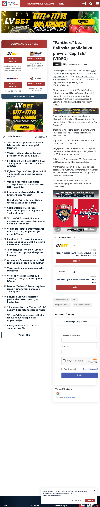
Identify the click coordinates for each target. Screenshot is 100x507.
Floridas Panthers (61, 300)
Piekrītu (90, 500)
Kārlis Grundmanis (67, 237)
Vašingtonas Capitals (82, 305)
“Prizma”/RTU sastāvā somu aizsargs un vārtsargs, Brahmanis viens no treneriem (26, 221)
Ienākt (79, 375)
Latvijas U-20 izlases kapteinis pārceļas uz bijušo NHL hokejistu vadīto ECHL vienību (26, 242)
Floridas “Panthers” (85, 76)
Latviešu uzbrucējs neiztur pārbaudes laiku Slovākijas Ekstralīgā (22, 299)
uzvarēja (67, 82)
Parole (64, 347)
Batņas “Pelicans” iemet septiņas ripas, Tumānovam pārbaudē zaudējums (26, 289)
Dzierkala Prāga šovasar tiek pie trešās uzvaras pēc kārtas (25, 201)
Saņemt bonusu (13, 60)
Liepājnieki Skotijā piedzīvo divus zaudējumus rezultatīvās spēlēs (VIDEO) (26, 163)
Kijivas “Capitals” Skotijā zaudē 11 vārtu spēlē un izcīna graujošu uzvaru (26, 174)
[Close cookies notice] (94, 490)
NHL (61, 3)
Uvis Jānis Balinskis (62, 305)
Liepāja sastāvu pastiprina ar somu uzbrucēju (23, 326)
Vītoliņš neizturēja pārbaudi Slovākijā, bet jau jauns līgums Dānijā (24, 278)
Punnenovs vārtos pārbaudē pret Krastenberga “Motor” (26, 193)
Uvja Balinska (59, 76)
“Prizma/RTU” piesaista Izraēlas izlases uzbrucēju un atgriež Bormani (25, 145)
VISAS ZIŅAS (40, 137)
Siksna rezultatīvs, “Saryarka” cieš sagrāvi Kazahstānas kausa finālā (26, 308)
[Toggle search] (90, 3)
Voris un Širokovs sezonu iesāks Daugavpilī (25, 269)
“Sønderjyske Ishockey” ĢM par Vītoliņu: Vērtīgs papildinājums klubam (25, 252)
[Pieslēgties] (84, 3)
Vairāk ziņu (24, 335)
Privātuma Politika (76, 500)
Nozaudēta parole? (90, 369)
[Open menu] (97, 3)
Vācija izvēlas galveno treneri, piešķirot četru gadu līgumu (24, 154)
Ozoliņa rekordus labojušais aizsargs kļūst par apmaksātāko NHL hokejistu (25, 184)
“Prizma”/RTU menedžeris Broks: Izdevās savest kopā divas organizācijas (25, 318)
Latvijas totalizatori (24, 96)
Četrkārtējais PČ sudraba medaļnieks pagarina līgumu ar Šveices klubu (25, 210)
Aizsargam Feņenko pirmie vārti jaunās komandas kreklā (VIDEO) (26, 261)
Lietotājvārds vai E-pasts (71, 335)
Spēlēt (76, 261)
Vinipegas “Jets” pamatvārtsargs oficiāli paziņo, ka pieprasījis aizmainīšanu (25, 231)
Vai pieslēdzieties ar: (64, 389)
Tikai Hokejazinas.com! (40, 3)
